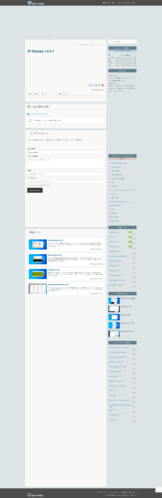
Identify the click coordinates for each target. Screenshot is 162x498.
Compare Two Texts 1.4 (116, 362)
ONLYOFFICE (115, 205)
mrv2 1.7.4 (112, 410)
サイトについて (103, 492)
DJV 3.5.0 (112, 237)
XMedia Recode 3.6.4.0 (116, 381)
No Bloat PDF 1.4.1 (115, 266)
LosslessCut (115, 217)
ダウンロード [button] (51, 94)
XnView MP (115, 221)
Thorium (114, 213)
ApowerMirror (116, 167)
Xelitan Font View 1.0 (115, 261)
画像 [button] (60, 94)
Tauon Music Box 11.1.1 (116, 275)
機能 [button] (36, 94)
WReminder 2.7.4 (114, 270)
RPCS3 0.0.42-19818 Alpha (117, 352)
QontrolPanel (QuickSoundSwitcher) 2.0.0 (120, 406)
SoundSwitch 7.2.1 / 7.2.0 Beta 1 (119, 347)
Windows (92, 44)
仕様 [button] (42, 94)
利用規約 (124, 492)
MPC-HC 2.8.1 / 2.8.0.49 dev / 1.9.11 (120, 400)
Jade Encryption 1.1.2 (115, 251)
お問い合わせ (131, 492)
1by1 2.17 (112, 391)
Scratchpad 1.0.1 (114, 246)
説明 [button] (30, 94)
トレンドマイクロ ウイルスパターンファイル (123, 192)
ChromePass (115, 171)
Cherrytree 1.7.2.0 (114, 415)
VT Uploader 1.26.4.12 (116, 285)
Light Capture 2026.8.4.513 (117, 280)
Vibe (112, 209)
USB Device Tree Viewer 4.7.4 (118, 357)
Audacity (114, 186)
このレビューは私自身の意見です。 (41, 185)
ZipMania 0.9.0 (113, 232)
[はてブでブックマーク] (96, 85)
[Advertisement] (81, 20)
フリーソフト (100, 44)
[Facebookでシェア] (93, 85)
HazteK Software (84, 44)
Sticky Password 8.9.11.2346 (118, 367)
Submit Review (35, 190)
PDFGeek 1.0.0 (113, 242)
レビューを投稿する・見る (121, 51)
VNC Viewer (115, 198)
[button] (134, 42)
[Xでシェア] (90, 85)
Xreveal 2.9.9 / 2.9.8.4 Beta (117, 386)
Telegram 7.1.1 (113, 420)
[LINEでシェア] (99, 85)
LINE (112, 182)
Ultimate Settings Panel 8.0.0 (118, 256)
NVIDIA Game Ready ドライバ (121, 201)
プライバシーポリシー (114, 492)
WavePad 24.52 (114, 376)
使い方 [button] (67, 94)
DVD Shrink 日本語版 (118, 178)
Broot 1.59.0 (113, 395)
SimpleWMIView (116, 175)
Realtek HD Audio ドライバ (120, 163)
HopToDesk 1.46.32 (115, 371)
